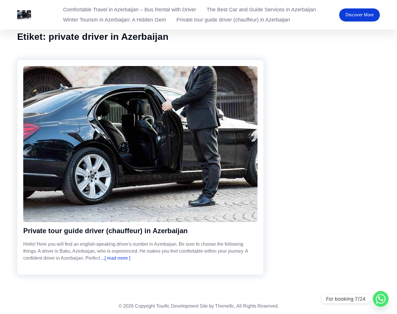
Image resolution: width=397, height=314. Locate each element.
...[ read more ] (115, 258)
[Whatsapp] (381, 299)
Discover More (360, 14)
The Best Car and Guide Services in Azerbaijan (261, 10)
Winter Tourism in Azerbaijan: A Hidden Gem (114, 20)
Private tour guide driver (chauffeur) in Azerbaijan (233, 20)
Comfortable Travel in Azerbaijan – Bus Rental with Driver (129, 10)
